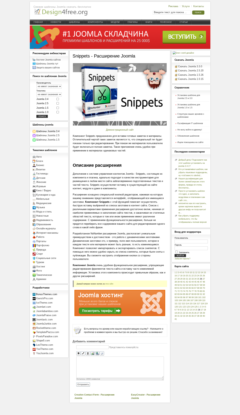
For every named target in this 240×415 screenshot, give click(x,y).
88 (192, 294)
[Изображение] (92, 353)
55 (192, 285)
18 (181, 275)
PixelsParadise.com (47, 336)
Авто (39, 156)
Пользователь (181, 238)
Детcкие (40, 177)
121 (180, 307)
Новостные (42, 215)
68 (198, 288)
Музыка (40, 207)
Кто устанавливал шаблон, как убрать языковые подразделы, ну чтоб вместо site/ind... (193, 172)
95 (181, 297)
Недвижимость (44, 220)
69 (201, 288)
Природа (41, 249)
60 (176, 288)
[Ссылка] (97, 353)
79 (198, 291)
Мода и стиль (44, 211)
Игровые (41, 186)
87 (190, 294)
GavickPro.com (44, 298)
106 (188, 300)
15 (205, 272)
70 (204, 288)
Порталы (41, 241)
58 (201, 285)
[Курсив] (83, 353)
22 (192, 275)
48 (204, 282)
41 (184, 282)
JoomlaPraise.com (46, 315)
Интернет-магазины (47, 232)
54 (190, 285)
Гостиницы (42, 173)
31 (187, 279)
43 (190, 282)
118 (202, 303)
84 (181, 294)
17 (178, 275)
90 (198, 294)
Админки (41, 279)
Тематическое (44, 275)
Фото (39, 270)
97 (187, 297)
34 (195, 279)
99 (192, 297)
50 (178, 285)
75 (187, 291)
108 (196, 300)
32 (190, 279)
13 (199, 272)
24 (198, 275)
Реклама (173, 6)
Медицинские (43, 203)
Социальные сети (46, 258)
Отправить (83, 384)
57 (198, 285)
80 (201, 291)
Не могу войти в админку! (189, 130)
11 (194, 272)
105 (184, 300)
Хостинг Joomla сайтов (48, 59)
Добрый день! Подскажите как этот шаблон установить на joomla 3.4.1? (192, 163)
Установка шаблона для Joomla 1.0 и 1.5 (188, 106)
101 (200, 297)
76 (190, 291)
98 (190, 297)
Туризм (40, 262)
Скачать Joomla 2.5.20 (190, 70)
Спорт (39, 253)
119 (206, 303)
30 (184, 279)
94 (178, 297)
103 (176, 300)
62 (181, 288)
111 (176, 303)
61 (178, 288)
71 (176, 291)
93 (176, 297)
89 (195, 294)
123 (188, 307)
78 (195, 291)
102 (204, 297)
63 (184, 288)
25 (201, 275)
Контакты (198, 6)
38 (176, 282)
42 (187, 282)
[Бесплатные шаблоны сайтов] (61, 12)
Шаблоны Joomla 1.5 (47, 139)
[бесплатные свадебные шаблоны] (34, 279)
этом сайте (109, 283)
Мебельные (42, 198)
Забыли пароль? (182, 258)
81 (204, 291)
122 (184, 307)
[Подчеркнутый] (88, 353)
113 (183, 303)
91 (201, 294)
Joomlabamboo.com (47, 311)
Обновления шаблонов (188, 136)
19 (184, 275)
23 (195, 275)
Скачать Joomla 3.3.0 (190, 66)
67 (195, 288)
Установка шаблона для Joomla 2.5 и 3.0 (188, 96)
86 (187, 294)
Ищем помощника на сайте (190, 142)
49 (176, 285)
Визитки (40, 169)
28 (178, 279)
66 (192, 288)
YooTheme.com (44, 349)
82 (176, 294)
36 (192, 316)
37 (204, 279)
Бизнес (40, 165)
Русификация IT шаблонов (190, 123)
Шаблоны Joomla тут (47, 63)
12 (196, 272)
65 (190, 288)
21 (190, 275)
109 (200, 300)
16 (176, 275)
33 (192, 279)
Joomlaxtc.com (44, 319)
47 (201, 282)
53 (187, 285)
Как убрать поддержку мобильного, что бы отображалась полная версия (192, 219)
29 (181, 279)
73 (181, 291)
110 (203, 300)
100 (196, 297)
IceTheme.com (44, 302)
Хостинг (40, 266)
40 (181, 282)
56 (195, 285)
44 (192, 282)
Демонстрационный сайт (120, 129)
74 (184, 291)
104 (180, 300)
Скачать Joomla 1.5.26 (190, 74)
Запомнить (184, 252)
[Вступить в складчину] (120, 48)
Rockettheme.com (46, 328)
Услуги (186, 6)
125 (196, 307)
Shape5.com (43, 340)
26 (204, 275)
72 (178, 291)
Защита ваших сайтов (48, 67)
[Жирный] (78, 353)
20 (187, 275)
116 (194, 303)
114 (187, 303)
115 (191, 303)
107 (192, 300)
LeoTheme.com (44, 344)
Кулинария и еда (45, 194)
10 (191, 272)
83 (178, 294)
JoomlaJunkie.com (46, 323)
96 (184, 297)
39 (178, 282)
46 (198, 282)
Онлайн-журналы (46, 228)
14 (202, 272)
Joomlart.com (43, 306)
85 (184, 294)
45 (195, 282)
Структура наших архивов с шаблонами (190, 115)
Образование (43, 224)
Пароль (178, 245)
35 (198, 279)
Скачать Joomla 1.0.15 (190, 79)
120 (176, 307)
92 (204, 294)
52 (184, 285)
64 (187, 288)
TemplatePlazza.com (47, 332)
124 (192, 307)
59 (204, 285)
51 (181, 285)
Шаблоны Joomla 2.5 (47, 135)
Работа (40, 237)
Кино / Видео (43, 190)
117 (198, 303)
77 (192, 291)
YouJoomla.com (45, 353)
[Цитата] (102, 353)
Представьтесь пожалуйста (123, 347)
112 (179, 303)
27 (176, 279)
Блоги (39, 161)
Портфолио (42, 245)
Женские (41, 182)
